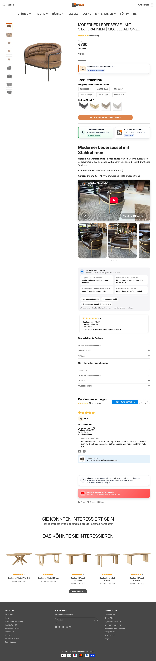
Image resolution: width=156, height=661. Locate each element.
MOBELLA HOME (12, 639)
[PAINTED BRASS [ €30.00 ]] (106, 106)
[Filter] (141, 402)
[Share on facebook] (79, 451)
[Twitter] (59, 627)
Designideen (109, 635)
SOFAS (87, 13)
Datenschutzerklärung (14, 621)
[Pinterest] (63, 627)
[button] (83, 35)
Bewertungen (10, 642)
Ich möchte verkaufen (113, 625)
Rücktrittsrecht (11, 625)
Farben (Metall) (86, 100)
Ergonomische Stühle (113, 621)
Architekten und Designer (115, 628)
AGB (7, 618)
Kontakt (8, 635)
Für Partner (129, 13)
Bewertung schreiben (125, 402)
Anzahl (81, 54)
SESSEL (73, 13)
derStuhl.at (73, 651)
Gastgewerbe (110, 632)
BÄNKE (56, 13)
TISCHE (40, 13)
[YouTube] (70, 627)
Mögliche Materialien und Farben (94, 84)
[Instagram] (67, 627)
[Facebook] (56, 627)
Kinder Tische (110, 618)
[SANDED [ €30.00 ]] (117, 106)
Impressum (9, 632)
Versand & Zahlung (12, 628)
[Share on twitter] (84, 451)
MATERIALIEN (104, 13)
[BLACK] (83, 106)
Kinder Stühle (110, 615)
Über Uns (9, 615)
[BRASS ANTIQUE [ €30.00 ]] (94, 106)
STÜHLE (23, 13)
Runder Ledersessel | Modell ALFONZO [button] (102, 460)
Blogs (107, 639)
